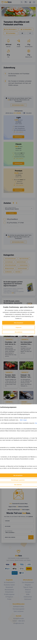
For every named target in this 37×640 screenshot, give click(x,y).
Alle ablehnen (18, 332)
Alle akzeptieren (18, 322)
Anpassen (18, 327)
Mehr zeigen (23, 420)
